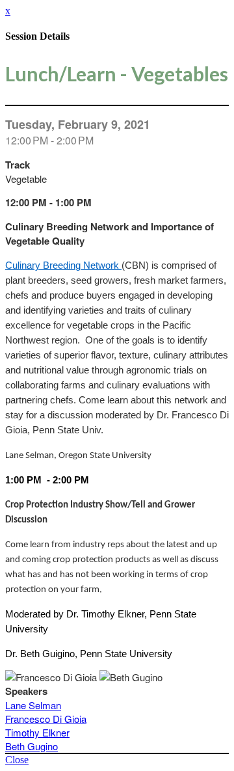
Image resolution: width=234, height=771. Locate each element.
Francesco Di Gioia (45, 718)
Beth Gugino (31, 746)
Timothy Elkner (37, 732)
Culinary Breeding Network (63, 265)
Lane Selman (33, 705)
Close (17, 759)
